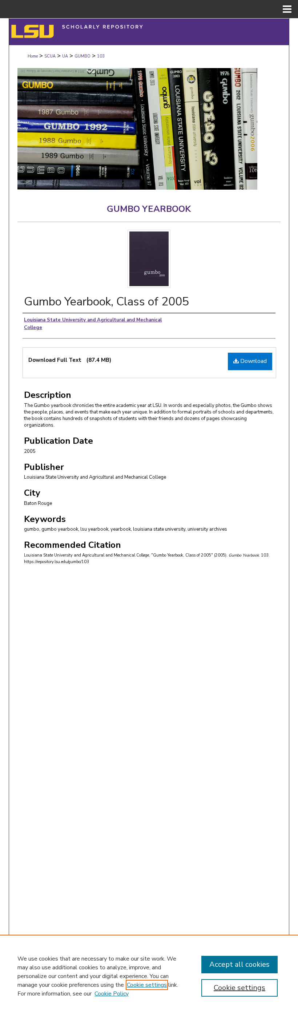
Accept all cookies (239, 964)
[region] (149, 976)
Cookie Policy (111, 994)
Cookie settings (147, 985)
